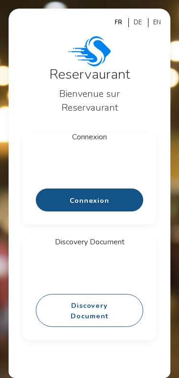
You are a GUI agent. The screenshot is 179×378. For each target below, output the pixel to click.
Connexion (89, 200)
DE (138, 22)
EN (157, 22)
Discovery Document (89, 311)
